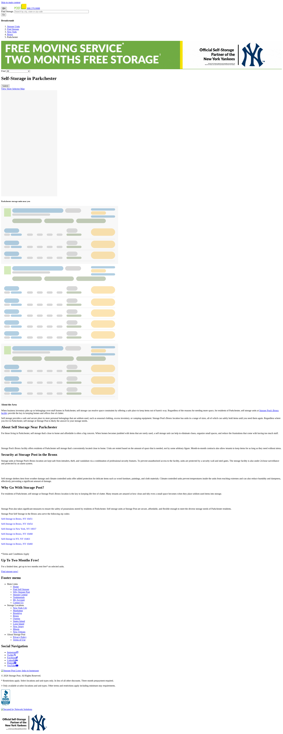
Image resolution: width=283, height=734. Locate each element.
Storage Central (20, 594)
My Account (19, 600)
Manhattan (18, 610)
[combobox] (51, 11)
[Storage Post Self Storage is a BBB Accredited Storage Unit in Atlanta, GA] (5, 697)
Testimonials (19, 597)
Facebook (11, 657)
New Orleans (19, 632)
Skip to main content (10, 2)
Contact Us (18, 602)
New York (12, 32)
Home (16, 586)
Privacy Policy (20, 637)
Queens (16, 618)
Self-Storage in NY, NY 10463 (15, 539)
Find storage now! (9, 571)
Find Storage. (7, 11)
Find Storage (13, 29)
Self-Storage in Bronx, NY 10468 (17, 534)
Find (3, 71)
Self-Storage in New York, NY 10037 (18, 529)
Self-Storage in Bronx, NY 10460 (17, 544)
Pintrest (10, 663)
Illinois (16, 629)
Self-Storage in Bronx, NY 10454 (17, 524)
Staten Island (19, 621)
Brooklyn (17, 613)
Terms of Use (19, 640)
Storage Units (13, 26)
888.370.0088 (33, 8)
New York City (20, 608)
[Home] (17, 8)
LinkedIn (11, 660)
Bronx (10, 34)
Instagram (11, 652)
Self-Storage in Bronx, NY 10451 (17, 519)
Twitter (10, 655)
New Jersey (18, 626)
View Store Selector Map (13, 88)
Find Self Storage (21, 589)
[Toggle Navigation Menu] (4, 8)
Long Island (18, 624)
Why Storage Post (21, 592)
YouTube (11, 665)
